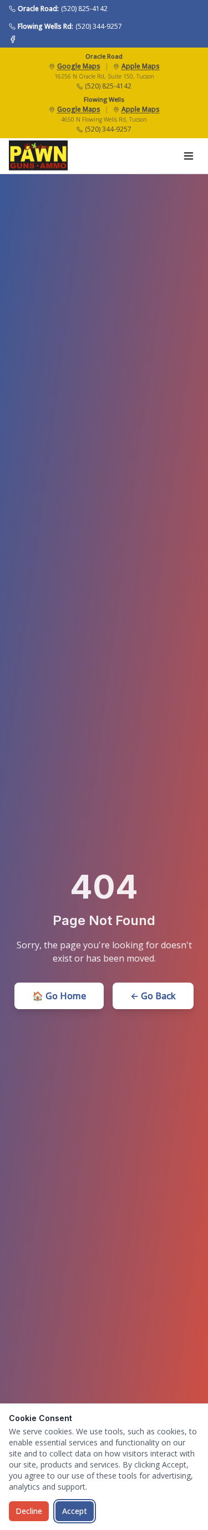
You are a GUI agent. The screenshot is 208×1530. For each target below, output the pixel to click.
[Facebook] (13, 39)
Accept (74, 1511)
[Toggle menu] (188, 155)
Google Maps (78, 66)
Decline (29, 1511)
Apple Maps (140, 66)
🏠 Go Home (59, 996)
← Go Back (153, 996)
